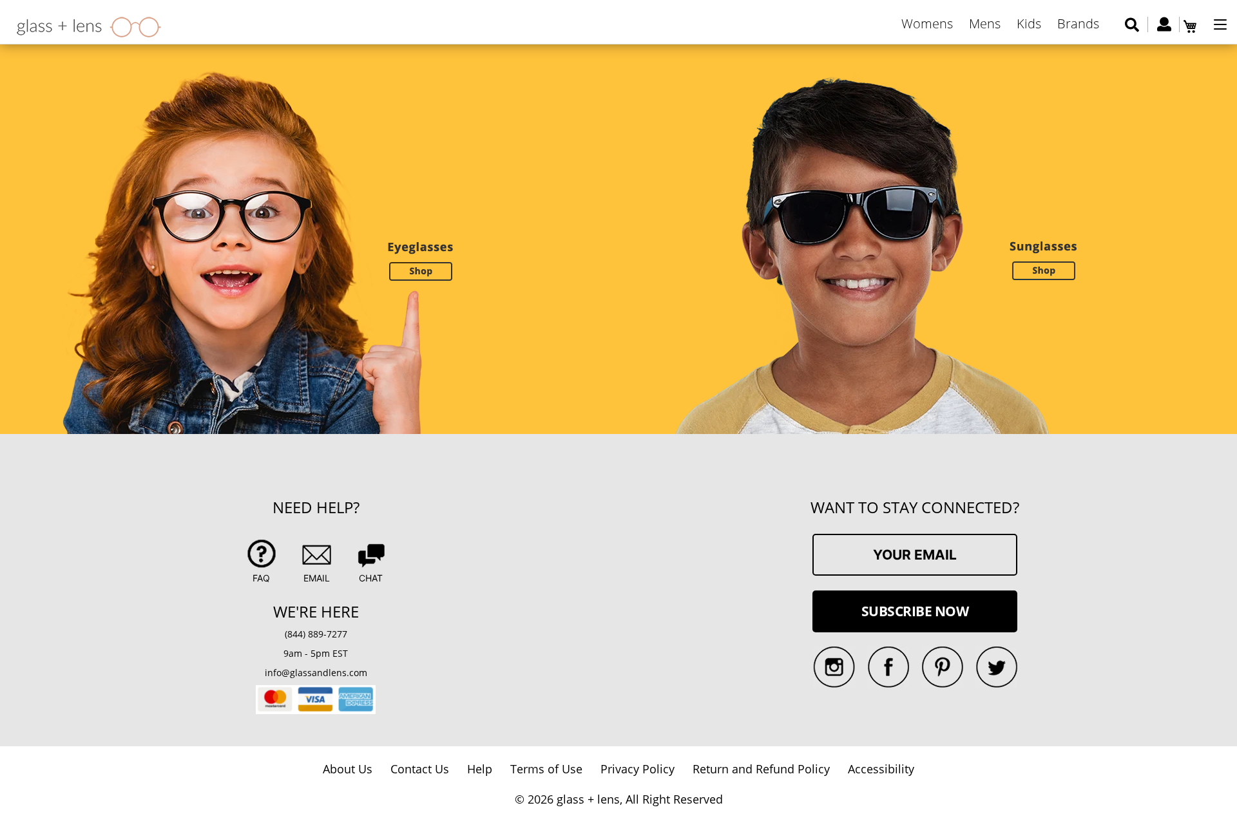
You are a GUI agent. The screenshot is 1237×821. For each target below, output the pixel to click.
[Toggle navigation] (1220, 24)
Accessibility (881, 769)
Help (479, 769)
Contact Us (419, 769)
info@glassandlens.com (316, 672)
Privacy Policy (637, 769)
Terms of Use (546, 769)
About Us (347, 769)
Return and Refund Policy (761, 769)
